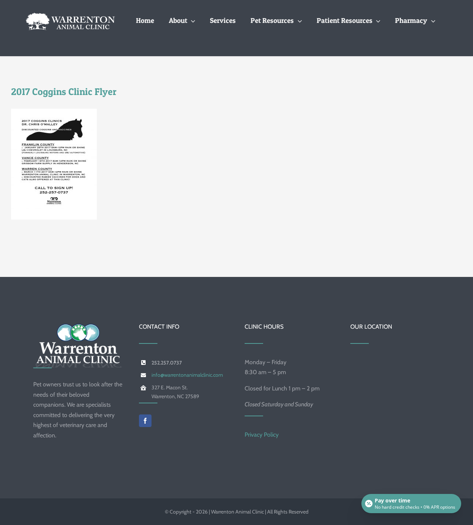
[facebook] (145, 420)
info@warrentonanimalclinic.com (187, 375)
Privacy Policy (262, 434)
